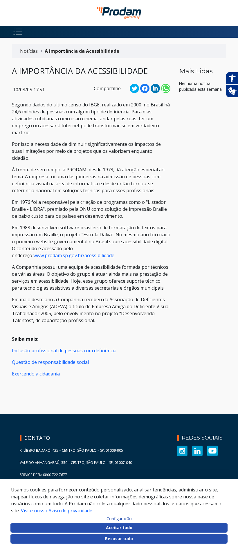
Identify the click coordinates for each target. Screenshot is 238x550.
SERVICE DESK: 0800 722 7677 (43, 474)
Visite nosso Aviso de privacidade (56, 510)
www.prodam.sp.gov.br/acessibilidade (73, 255)
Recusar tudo (119, 538)
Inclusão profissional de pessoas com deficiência (64, 350)
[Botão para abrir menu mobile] (18, 32)
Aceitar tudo (119, 527)
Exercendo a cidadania (36, 374)
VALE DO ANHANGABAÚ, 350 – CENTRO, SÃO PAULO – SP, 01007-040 (76, 462)
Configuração (119, 518)
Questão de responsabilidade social (50, 362)
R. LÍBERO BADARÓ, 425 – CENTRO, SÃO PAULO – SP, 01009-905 (71, 450)
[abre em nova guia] (182, 450)
